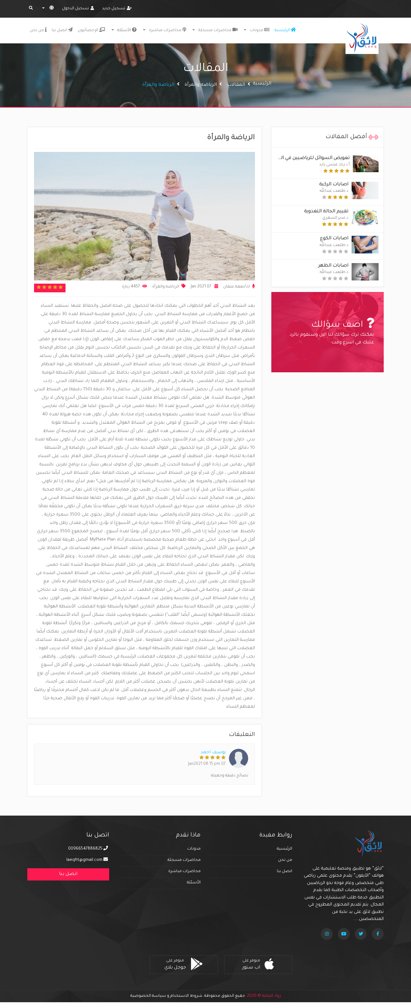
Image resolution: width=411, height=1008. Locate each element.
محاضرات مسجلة (184, 860)
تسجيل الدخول (75, 8)
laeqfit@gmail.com (84, 860)
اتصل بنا (60, 30)
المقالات (236, 85)
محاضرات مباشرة (184, 871)
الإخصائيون (88, 30)
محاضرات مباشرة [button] (165, 30)
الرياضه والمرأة (201, 85)
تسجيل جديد (113, 8)
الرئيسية (283, 30)
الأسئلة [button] (124, 30)
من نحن (37, 30)
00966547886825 (85, 849)
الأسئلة (194, 882)
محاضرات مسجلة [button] (214, 30)
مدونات (256, 30)
